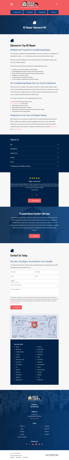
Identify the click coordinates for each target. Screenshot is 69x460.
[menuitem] (34, 144)
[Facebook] (26, 444)
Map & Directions (34, 418)
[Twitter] (30, 444)
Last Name (38, 271)
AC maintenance (16, 129)
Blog (22, 429)
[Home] (30, 4)
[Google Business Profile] (33, 444)
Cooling (22, 434)
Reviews (47, 431)
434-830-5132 (34, 407)
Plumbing (46, 426)
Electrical (47, 429)
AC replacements (16, 103)
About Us (22, 426)
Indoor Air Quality (22, 437)
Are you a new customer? (16, 285)
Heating (22, 431)
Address (13, 280)
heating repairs (53, 126)
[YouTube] (36, 444)
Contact (47, 434)
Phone (12, 276)
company (23, 56)
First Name (13, 271)
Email (37, 276)
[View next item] (36, 195)
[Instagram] (39, 444)
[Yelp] (42, 444)
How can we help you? (15, 289)
